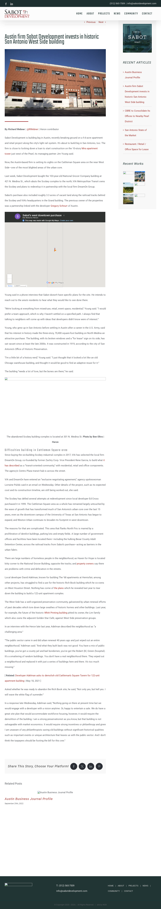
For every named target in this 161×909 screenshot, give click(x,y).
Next (101, 22)
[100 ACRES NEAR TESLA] (139, 199)
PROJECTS (133, 886)
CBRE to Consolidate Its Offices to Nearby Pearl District (137, 116)
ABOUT (121, 886)
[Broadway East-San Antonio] (139, 176)
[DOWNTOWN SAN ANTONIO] (139, 187)
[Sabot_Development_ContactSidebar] (137, 25)
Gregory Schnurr (59, 205)
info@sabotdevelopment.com (141, 3)
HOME (111, 886)
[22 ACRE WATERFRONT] (128, 199)
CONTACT (128, 891)
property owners (85, 563)
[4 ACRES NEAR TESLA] (128, 187)
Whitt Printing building (55, 612)
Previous (91, 22)
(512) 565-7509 (66, 885)
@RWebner (32, 129)
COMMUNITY (114, 891)
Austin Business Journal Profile (29, 799)
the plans (59, 588)
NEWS (145, 886)
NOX (105, 905)
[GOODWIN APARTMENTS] (128, 176)
